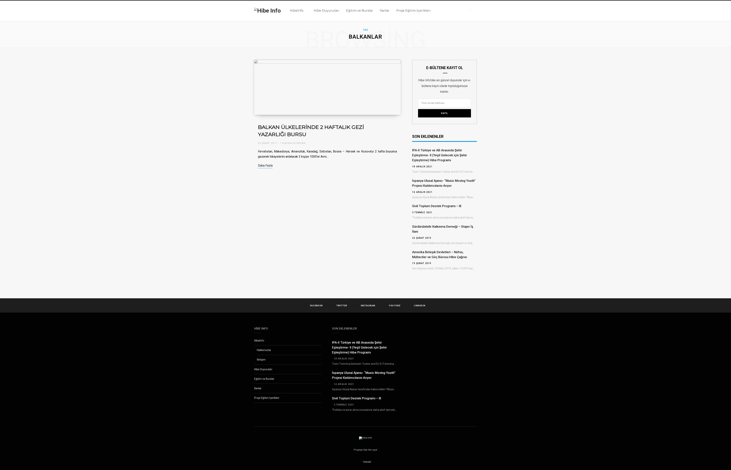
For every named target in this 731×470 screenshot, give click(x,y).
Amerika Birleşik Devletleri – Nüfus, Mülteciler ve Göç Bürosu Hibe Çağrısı (439, 254)
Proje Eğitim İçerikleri (266, 397)
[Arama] (473, 10)
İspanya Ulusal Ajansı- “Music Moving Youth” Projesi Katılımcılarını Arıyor (444, 183)
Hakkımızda (264, 350)
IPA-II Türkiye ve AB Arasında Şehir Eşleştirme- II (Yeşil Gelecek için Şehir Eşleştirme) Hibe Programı (439, 155)
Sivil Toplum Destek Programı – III (436, 206)
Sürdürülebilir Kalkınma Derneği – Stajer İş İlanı (442, 229)
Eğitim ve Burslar (264, 378)
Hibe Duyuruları (263, 369)
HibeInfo (259, 340)
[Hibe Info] (267, 11)
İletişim (261, 359)
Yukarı (366, 462)
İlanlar (258, 388)
